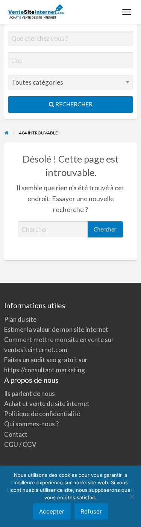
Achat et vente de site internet (46, 404)
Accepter (51, 511)
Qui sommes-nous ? (31, 424)
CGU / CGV (20, 444)
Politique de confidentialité (42, 414)
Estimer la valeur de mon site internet (56, 329)
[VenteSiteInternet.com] (36, 12)
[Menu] (126, 12)
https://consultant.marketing (44, 370)
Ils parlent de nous (29, 393)
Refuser (91, 511)
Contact (15, 434)
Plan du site (20, 319)
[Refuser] (131, 496)
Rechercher (73, 104)
